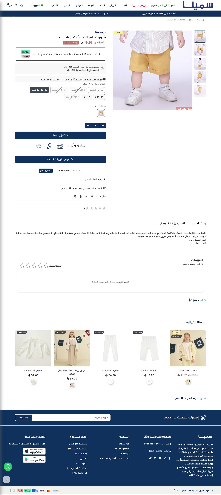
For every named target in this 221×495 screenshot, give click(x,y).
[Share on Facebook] (92, 196)
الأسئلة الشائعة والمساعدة (114, 458)
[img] (96, 208)
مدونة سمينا (80, 453)
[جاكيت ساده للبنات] (188, 348)
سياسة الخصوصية (77, 468)
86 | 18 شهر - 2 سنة (93, 97)
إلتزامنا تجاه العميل (93, 179)
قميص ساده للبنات (33, 370)
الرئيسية (201, 19)
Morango (100, 32)
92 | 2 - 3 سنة (72, 97)
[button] (10, 5)
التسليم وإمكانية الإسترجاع (171, 223)
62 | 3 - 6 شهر (96, 90)
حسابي (83, 458)
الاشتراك (23, 417)
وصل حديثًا (176, 336)
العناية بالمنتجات (78, 473)
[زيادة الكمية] (88, 125)
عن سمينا (123, 443)
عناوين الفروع (122, 448)
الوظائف (124, 453)
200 (159, 14)
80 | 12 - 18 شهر (39, 90)
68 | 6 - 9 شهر (78, 90)
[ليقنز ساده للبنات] (149, 348)
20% (176, 332)
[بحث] (22, 5)
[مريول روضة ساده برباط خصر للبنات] (72, 348)
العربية (36, 5)
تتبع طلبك (81, 463)
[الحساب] (16, 5)
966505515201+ (151, 443)
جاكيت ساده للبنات (188, 370)
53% (118, 33)
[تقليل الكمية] (103, 125)
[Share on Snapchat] (80, 196)
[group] (152, 70)
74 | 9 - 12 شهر (59, 90)
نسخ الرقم (45, 170)
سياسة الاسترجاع (77, 448)
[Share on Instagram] (86, 196)
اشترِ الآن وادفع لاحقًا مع (91, 13)
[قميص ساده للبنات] (33, 348)
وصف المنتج (199, 223)
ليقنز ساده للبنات (149, 370)
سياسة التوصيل (78, 443)
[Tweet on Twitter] (75, 196)
